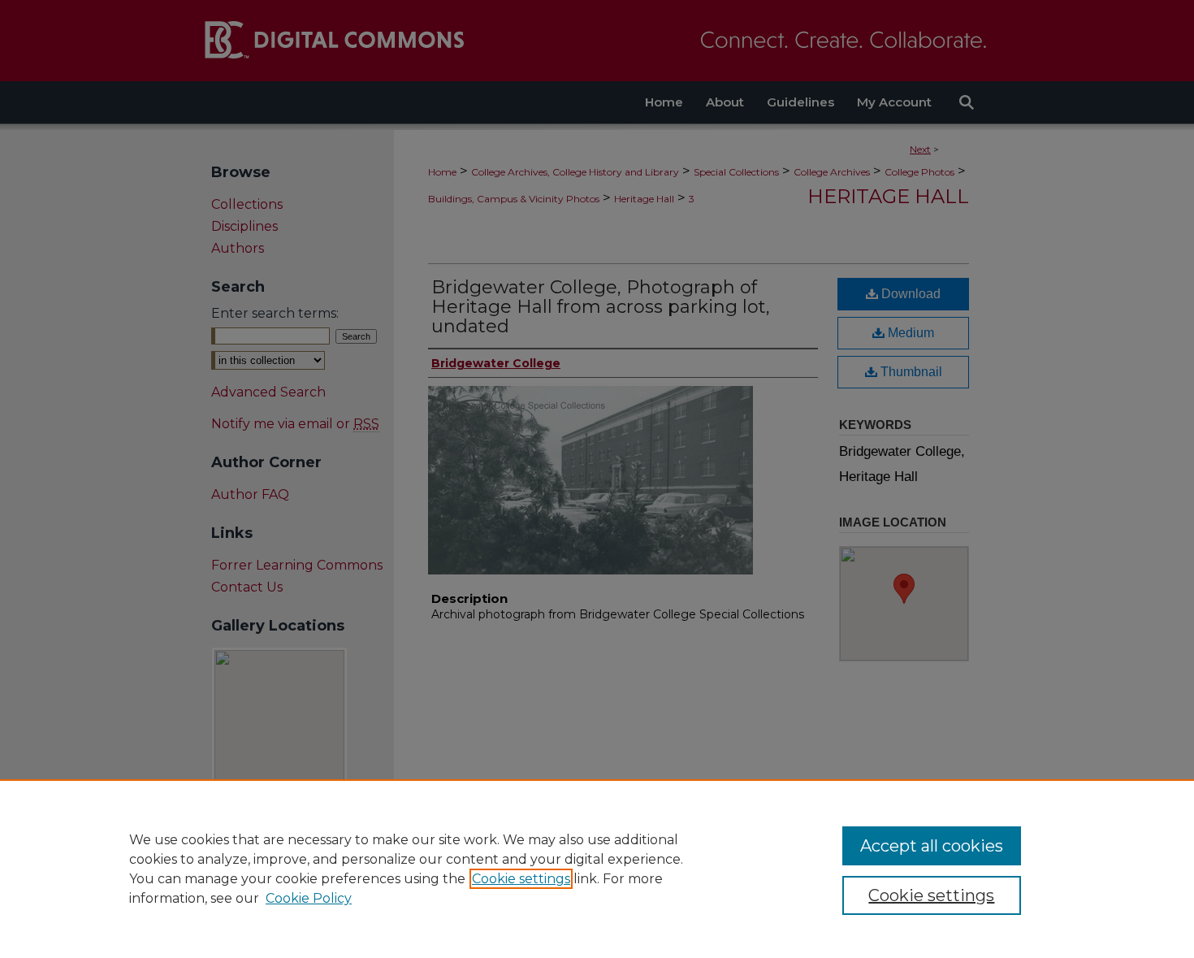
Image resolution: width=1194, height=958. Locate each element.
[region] (597, 868)
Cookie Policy (309, 898)
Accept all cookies (931, 846)
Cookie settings (521, 878)
